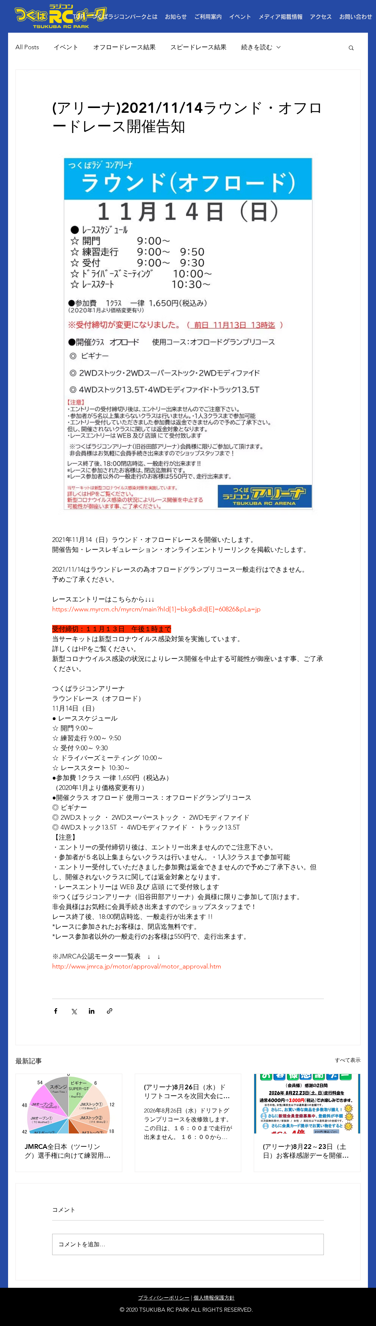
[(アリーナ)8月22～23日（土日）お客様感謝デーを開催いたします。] (307, 1103)
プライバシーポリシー (163, 1297)
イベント (66, 47)
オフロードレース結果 (124, 47)
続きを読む (256, 47)
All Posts (27, 47)
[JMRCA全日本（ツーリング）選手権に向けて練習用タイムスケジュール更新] (69, 1103)
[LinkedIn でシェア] (91, 1010)
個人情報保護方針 (214, 1297)
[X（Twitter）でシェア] (73, 1010)
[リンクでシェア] (109, 1010)
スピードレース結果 (198, 47)
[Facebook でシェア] (55, 1010)
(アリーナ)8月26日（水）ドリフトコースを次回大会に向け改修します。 (187, 1091)
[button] (208, 17)
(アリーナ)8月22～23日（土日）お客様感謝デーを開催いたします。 (306, 1151)
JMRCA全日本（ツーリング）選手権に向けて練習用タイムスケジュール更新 (68, 1151)
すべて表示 (348, 1060)
